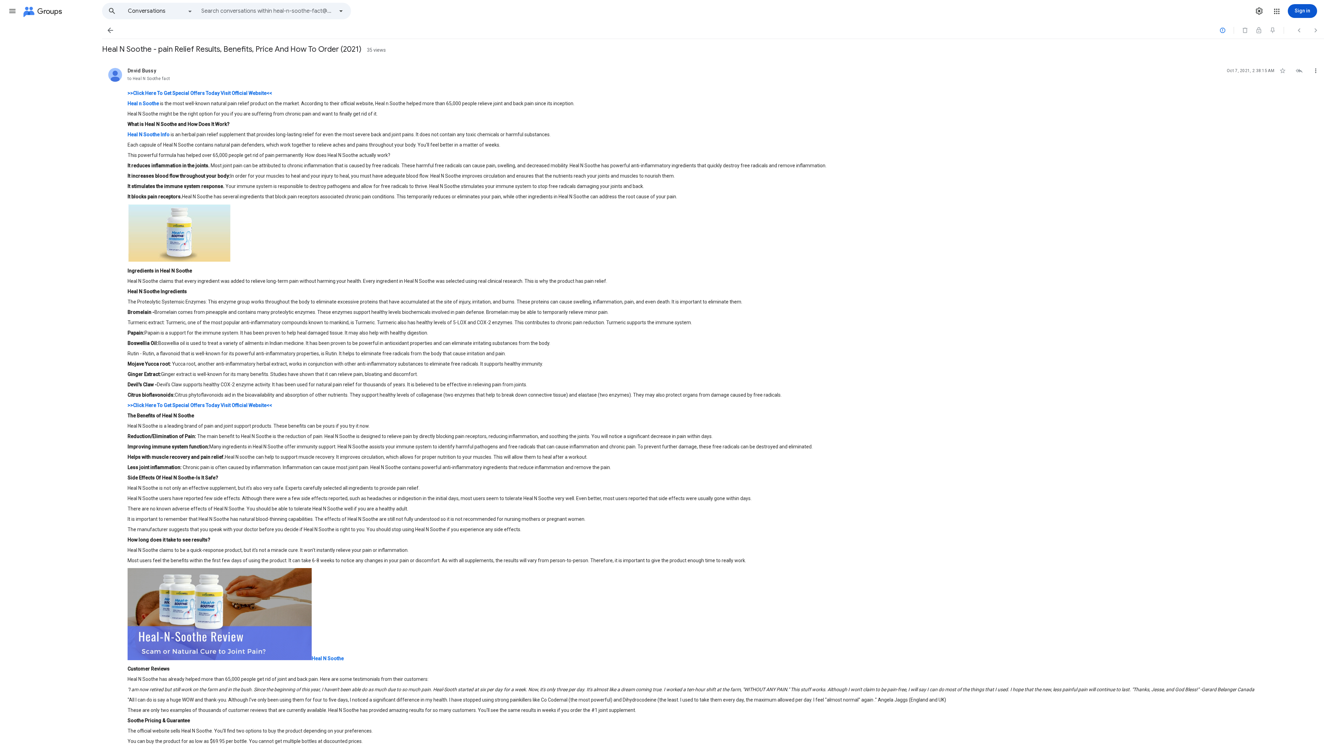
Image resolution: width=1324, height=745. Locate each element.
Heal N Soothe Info (149, 134)
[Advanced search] (341, 11)
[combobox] (267, 11)
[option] (160, 11)
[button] (12, 11)
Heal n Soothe (143, 103)
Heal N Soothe (328, 658)
